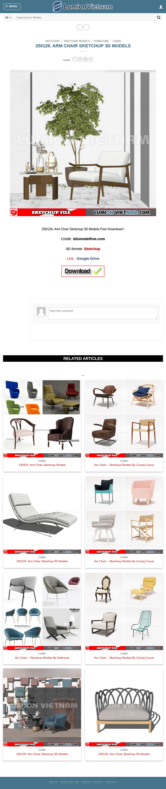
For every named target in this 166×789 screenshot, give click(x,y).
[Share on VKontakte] (90, 59)
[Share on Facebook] (74, 59)
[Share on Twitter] (80, 59)
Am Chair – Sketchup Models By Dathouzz (42, 657)
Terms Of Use (69, 782)
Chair (117, 41)
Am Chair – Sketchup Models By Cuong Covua (124, 464)
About (53, 782)
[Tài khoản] (161, 6)
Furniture (101, 41)
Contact (111, 782)
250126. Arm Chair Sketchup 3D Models (42, 561)
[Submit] (158, 17)
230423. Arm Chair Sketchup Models (42, 464)
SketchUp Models (77, 41)
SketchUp (52, 41)
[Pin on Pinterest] (85, 59)
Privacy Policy (92, 782)
